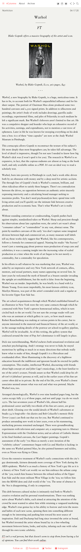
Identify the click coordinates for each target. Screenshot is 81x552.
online (43, 540)
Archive (31, 3)
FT (3, 536)
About (22, 3)
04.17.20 (74, 11)
